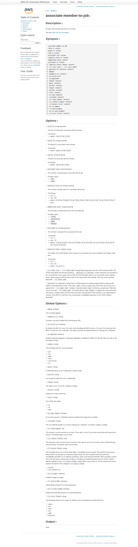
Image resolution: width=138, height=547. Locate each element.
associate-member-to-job (29, 21)
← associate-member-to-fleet (84, 6)
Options (25, 27)
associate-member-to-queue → (106, 6)
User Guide (63, 2)
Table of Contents (30, 17)
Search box (24, 39)
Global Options (27, 29)
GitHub (80, 2)
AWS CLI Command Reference (35, 2)
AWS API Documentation (60, 32)
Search (38, 43)
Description (26, 23)
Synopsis (25, 25)
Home (55, 2)
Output (25, 31)
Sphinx (115, 543)
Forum (72, 2)
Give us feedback (26, 58)
